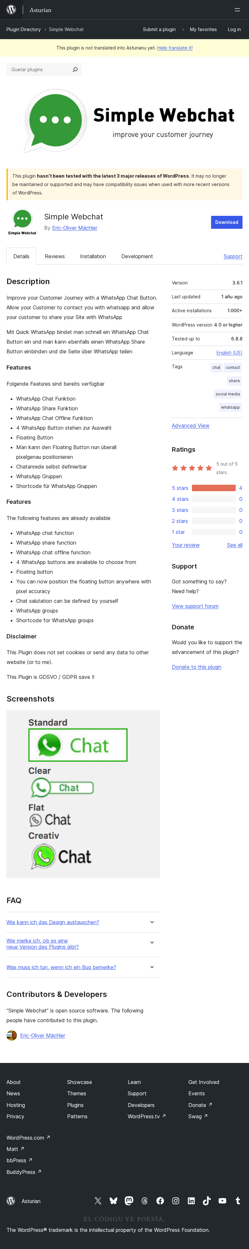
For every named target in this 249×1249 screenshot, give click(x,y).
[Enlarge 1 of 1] (151, 719)
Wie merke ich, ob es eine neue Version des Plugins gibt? (42, 944)
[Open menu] (238, 9)
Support (233, 256)
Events (196, 1093)
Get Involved (203, 1082)
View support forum (195, 606)
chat (216, 367)
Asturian (31, 1201)
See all (235, 545)
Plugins (75, 1105)
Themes (76, 1093)
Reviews (55, 256)
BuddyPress (24, 1172)
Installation (93, 256)
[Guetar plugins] (75, 69)
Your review (186, 545)
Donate (200, 1105)
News (13, 1093)
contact (233, 367)
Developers (141, 1105)
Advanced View (190, 425)
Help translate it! (175, 47)
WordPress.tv (147, 1116)
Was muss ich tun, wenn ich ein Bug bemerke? (61, 967)
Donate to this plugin (196, 667)
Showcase (79, 1082)
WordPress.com (28, 1137)
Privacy (15, 1116)
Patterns (77, 1116)
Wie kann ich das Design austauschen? (52, 922)
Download (226, 222)
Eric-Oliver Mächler (74, 228)
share (234, 380)
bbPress (19, 1160)
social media (228, 394)
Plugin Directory (23, 29)
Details (21, 256)
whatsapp (230, 407)
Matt (15, 1149)
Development (137, 256)
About (13, 1082)
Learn (134, 1082)
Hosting (15, 1105)
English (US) (230, 352)
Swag (198, 1116)
